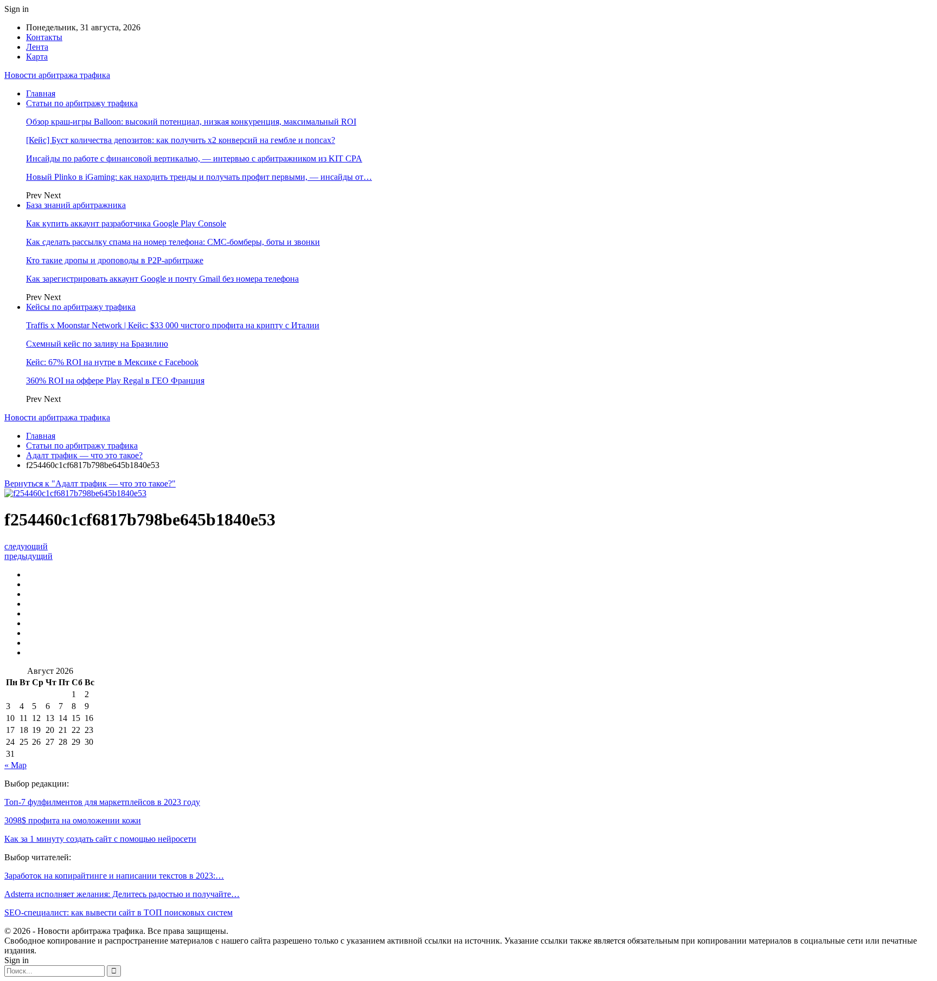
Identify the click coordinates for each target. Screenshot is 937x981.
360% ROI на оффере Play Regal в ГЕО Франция (115, 380)
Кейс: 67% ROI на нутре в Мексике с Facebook (112, 362)
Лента (37, 46)
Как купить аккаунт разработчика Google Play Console (126, 223)
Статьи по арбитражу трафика (82, 103)
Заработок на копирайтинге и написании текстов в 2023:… (114, 875)
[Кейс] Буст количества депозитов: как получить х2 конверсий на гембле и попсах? (180, 140)
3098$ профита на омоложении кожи (72, 820)
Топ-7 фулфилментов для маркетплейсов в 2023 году (102, 802)
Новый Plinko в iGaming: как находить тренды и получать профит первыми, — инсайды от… (199, 176)
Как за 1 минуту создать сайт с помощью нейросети (100, 838)
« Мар (15, 765)
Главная (40, 93)
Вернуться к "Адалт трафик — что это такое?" (90, 483)
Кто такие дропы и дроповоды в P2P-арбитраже (114, 260)
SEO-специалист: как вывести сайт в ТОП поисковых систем (118, 912)
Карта (37, 56)
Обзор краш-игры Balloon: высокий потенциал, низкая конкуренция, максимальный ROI (191, 121)
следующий (26, 546)
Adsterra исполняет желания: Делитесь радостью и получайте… (122, 894)
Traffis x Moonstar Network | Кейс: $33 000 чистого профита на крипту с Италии (172, 325)
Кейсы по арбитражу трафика (81, 306)
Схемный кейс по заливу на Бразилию (97, 343)
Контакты (44, 37)
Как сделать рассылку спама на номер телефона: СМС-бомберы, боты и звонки (173, 241)
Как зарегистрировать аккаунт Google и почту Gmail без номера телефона (162, 278)
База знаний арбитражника (76, 205)
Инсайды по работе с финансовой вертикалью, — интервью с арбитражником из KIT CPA (194, 158)
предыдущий (28, 556)
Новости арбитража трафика (57, 75)
